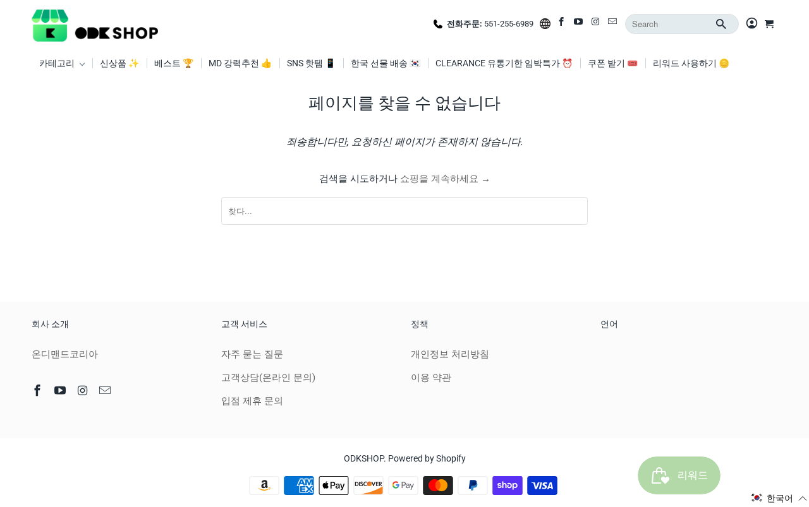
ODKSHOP (364, 458)
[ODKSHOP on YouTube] (579, 24)
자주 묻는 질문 (252, 354)
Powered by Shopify (427, 458)
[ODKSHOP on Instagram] (596, 24)
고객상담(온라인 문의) (268, 377)
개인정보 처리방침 (450, 354)
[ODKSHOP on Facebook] (562, 24)
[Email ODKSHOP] (613, 24)
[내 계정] (751, 24)
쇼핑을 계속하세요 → (445, 178)
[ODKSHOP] (95, 24)
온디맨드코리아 (65, 354)
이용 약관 (431, 377)
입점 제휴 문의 (252, 401)
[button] (779, 498)
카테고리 (57, 63)
